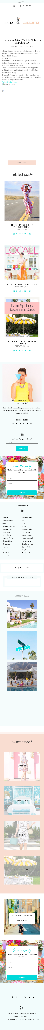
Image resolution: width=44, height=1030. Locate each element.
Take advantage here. (9, 82)
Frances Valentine (8, 526)
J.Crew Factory (7, 529)
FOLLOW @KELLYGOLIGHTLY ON (22, 916)
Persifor (5, 547)
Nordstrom (6, 544)
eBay (4, 523)
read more (22, 234)
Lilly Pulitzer (6, 535)
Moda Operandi (27, 538)
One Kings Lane (27, 544)
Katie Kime (6, 532)
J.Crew (24, 526)
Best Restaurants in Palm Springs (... (22, 342)
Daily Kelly (29, 46)
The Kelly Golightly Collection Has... (22, 226)
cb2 (23, 520)
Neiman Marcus (7, 541)
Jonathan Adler (27, 529)
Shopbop (25, 550)
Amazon (5, 517)
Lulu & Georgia (27, 535)
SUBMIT (22, 448)
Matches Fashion (8, 538)
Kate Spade (26, 532)
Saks (4, 550)
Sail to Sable (26, 547)
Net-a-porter (26, 541)
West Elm (25, 556)
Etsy (23, 523)
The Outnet (26, 553)
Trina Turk (5, 556)
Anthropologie (27, 517)
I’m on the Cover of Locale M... (22, 284)
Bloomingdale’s (7, 520)
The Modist (6, 553)
